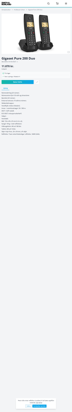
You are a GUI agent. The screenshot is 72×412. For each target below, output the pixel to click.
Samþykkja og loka (39, 406)
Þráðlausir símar (19, 10)
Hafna (29, 406)
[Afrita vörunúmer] (17, 61)
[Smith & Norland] (6, 3)
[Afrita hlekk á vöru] (37, 82)
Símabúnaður (6, 10)
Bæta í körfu (17, 82)
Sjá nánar (39, 403)
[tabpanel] (36, 113)
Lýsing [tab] (5, 88)
